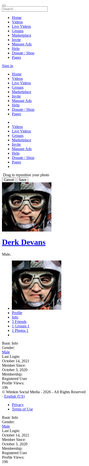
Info (15, 317)
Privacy (18, 405)
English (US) (14, 396)
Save (22, 180)
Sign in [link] (7, 66)
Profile (17, 313)
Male (6, 352)
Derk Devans (23, 242)
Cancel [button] (9, 180)
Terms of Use (22, 409)
